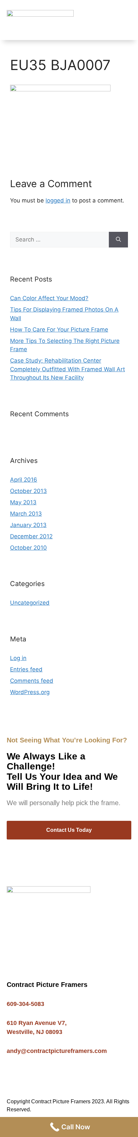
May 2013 (23, 502)
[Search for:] (59, 240)
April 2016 (23, 479)
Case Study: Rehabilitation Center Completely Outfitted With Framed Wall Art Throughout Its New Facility (67, 369)
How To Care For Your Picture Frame (59, 329)
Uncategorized (30, 602)
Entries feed (26, 669)
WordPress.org (30, 692)
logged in (58, 200)
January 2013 (28, 525)
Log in (18, 658)
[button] (126, 20)
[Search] (118, 240)
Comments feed (31, 680)
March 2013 (26, 513)
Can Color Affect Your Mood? (49, 298)
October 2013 (28, 491)
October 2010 (28, 547)
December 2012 (31, 536)
